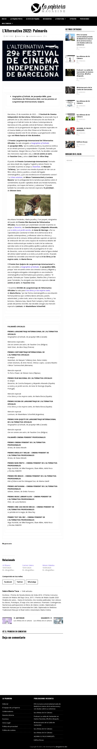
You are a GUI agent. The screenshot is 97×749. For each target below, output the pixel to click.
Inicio (4, 19)
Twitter (20, 582)
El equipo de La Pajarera (11, 708)
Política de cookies (9, 730)
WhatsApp (32, 582)
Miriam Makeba (48, 565)
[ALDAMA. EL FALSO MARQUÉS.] (70, 133)
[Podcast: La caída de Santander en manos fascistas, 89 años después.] (70, 74)
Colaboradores (7, 711)
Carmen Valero (28, 565)
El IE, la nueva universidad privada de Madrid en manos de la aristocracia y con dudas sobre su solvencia (85, 40)
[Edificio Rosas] (70, 147)
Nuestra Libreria (8, 715)
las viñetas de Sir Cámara (83, 57)
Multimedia (6, 23)
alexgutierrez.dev (61, 747)
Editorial (5, 704)
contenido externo (35, 36)
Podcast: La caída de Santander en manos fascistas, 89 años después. (85, 73)
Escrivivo (5, 719)
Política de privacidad (10, 726)
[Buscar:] (80, 160)
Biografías (47, 19)
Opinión (73, 19)
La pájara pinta (16, 19)
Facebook (8, 582)
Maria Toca (21, 36)
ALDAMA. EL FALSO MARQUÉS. (84, 129)
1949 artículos (27, 591)
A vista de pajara (32, 19)
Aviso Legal (6, 723)
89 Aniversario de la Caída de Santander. (85, 88)
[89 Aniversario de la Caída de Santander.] (70, 92)
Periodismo (84, 19)
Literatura (59, 19)
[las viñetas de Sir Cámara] (70, 61)
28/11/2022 (9, 36)
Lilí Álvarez (6, 565)
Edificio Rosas (82, 142)
